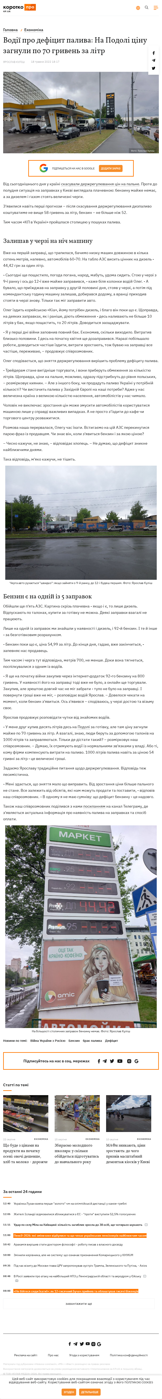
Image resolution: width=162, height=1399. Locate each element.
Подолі (84, 726)
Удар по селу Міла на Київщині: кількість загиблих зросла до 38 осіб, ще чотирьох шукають (78, 1225)
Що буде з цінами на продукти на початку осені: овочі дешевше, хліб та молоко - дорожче (25, 1154)
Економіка (41, 1139)
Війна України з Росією (47, 1041)
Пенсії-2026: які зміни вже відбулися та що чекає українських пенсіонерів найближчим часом (80, 1235)
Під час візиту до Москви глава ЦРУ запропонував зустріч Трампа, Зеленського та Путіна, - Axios (80, 1266)
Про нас (53, 1355)
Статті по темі (15, 1084)
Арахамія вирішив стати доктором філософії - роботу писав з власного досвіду (68, 1244)
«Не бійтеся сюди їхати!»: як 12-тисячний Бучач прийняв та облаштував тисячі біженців (76, 1291)
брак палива (92, 1041)
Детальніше (90, 1392)
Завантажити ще (79, 1303)
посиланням (94, 806)
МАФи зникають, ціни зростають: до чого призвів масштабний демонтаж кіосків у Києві (128, 1154)
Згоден (69, 1392)
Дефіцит (111, 1041)
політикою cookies (138, 1382)
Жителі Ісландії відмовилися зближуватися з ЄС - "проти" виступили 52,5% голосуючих (75, 1214)
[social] (99, 1061)
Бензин (74, 1041)
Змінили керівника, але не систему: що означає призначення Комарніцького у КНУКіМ (73, 1255)
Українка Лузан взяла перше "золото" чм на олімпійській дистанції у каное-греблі (70, 1203)
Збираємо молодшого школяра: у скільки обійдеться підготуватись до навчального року (77, 1154)
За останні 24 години (22, 1191)
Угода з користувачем (84, 1355)
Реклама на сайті (25, 1355)
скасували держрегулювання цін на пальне (100, 183)
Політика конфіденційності (129, 1355)
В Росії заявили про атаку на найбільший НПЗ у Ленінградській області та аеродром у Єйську (78, 1276)
